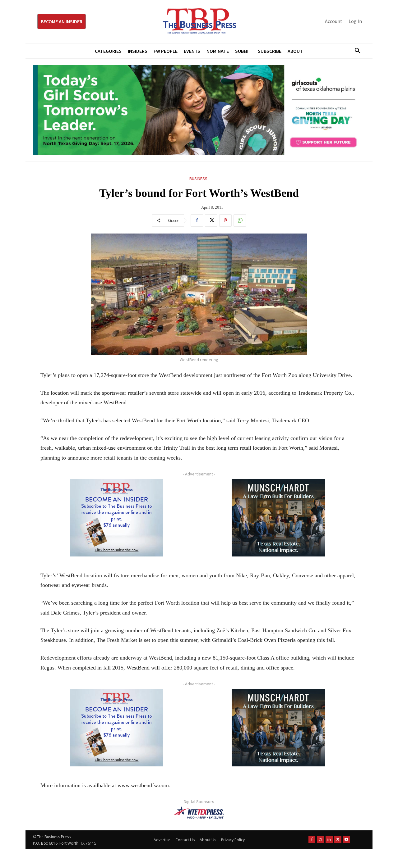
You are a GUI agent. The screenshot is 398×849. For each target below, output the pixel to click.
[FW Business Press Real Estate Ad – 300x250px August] (278, 517)
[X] (211, 220)
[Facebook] (197, 220)
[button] (355, 50)
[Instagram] (320, 839)
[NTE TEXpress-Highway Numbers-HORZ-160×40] (199, 812)
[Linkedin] (329, 839)
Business (198, 178)
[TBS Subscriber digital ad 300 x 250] (116, 517)
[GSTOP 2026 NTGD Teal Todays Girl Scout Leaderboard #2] (199, 110)
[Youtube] (346, 839)
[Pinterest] (225, 220)
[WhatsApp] (240, 220)
